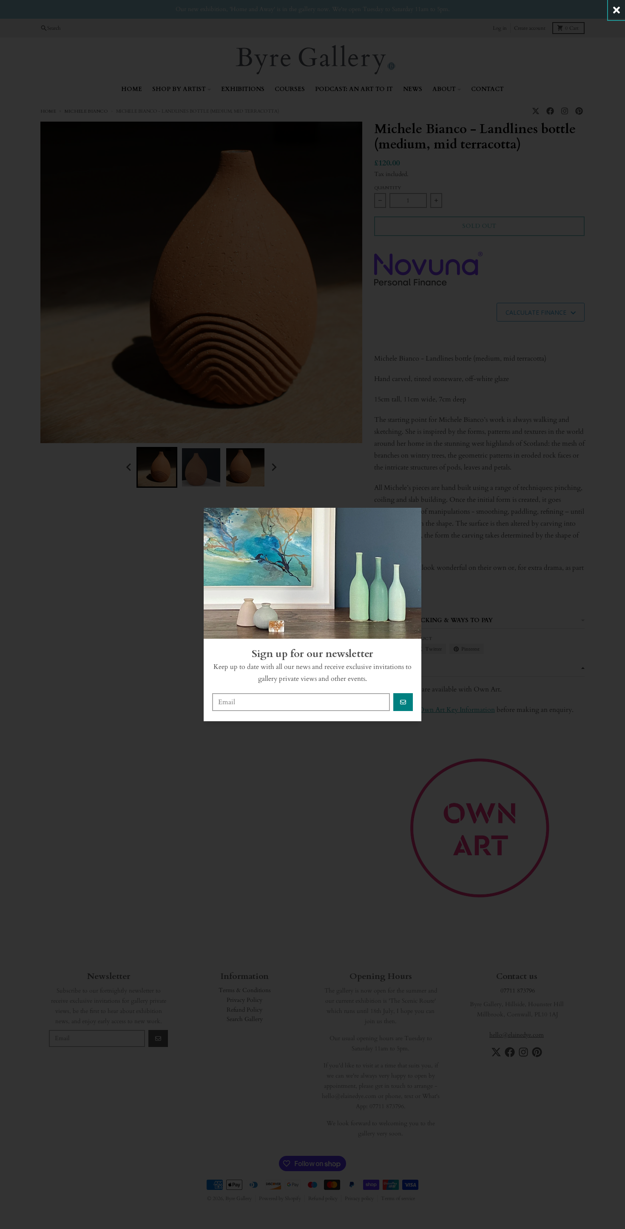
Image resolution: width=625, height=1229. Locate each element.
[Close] (616, 10)
